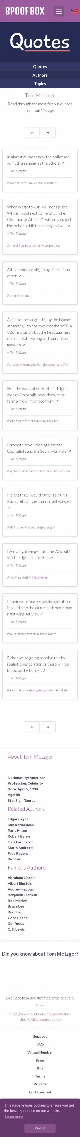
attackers (15, 364)
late (19, 577)
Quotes (40, 66)
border (13, 690)
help (44, 634)
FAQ (40, 1044)
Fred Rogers (18, 853)
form (21, 421)
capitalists (15, 471)
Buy (40, 1068)
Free (40, 1060)
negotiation (47, 690)
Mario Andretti (20, 847)
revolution (63, 471)
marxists (33, 471)
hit (66, 364)
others (52, 183)
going (34, 690)
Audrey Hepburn (21, 889)
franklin (34, 634)
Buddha (14, 912)
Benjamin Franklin (22, 895)
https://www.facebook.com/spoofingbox (40, 1014)
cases (12, 183)
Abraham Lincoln (22, 877)
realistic (63, 690)
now (43, 183)
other (12, 295)
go (58, 245)
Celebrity (35, 783)
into (11, 577)
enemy (23, 183)
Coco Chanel (18, 918)
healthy (54, 421)
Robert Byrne (19, 836)
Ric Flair (14, 859)
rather (20, 527)
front (29, 421)
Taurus (29, 800)
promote (47, 471)
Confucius (16, 923)
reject (42, 527)
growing (41, 421)
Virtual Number (40, 1052)
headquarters (53, 364)
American (37, 777)
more (52, 634)
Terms (40, 1076)
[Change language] (74, 10)
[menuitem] (40, 66)
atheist (13, 245)
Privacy (40, 1084)
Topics (40, 83)
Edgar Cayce (18, 819)
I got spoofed (40, 1092)
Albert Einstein (20, 883)
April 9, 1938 (28, 789)
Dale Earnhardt (20, 842)
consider (30, 364)
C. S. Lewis (16, 929)
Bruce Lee (16, 906)
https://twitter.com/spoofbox (40, 1019)
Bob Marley (17, 900)
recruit (31, 527)
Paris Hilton (17, 830)
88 (18, 794)
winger (43, 577)
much (34, 183)
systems (24, 295)
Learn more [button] (14, 1117)
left (11, 527)
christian (26, 245)
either (24, 690)
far (40, 364)
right (51, 527)
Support (40, 1036)
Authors (40, 75)
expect (50, 245)
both (12, 421)
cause (13, 634)
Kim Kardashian (21, 825)
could (22, 634)
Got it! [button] (40, 1128)
